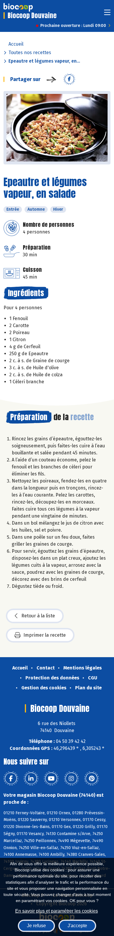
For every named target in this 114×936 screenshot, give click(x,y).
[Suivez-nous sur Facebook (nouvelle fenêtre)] (11, 778)
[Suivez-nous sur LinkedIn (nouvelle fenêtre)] (31, 778)
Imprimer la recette (44, 635)
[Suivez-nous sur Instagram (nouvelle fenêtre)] (71, 778)
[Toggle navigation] (107, 14)
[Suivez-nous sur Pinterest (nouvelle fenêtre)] (91, 778)
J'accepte (77, 925)
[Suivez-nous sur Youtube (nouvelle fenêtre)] (51, 778)
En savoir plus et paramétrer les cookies (56, 910)
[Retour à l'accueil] (18, 7)
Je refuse (36, 925)
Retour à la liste (38, 616)
